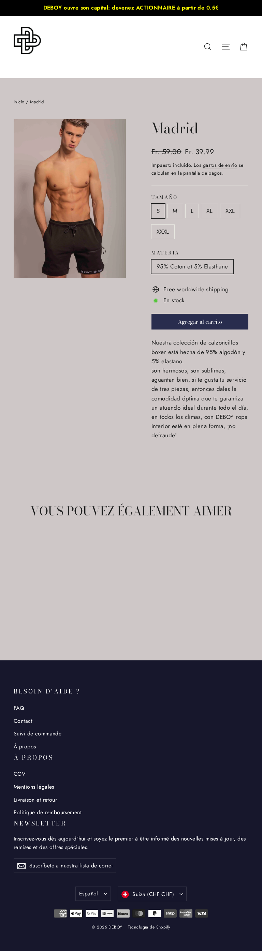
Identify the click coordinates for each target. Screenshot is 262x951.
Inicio (19, 102)
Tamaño (164, 197)
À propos (25, 746)
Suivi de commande (37, 733)
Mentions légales (34, 787)
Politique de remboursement (48, 812)
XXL (230, 211)
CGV (19, 774)
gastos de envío (220, 165)
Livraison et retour (35, 800)
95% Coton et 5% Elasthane (192, 266)
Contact (23, 721)
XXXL (163, 232)
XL (209, 211)
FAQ (19, 708)
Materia (165, 253)
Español (88, 893)
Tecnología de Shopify (149, 927)
